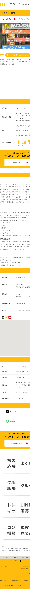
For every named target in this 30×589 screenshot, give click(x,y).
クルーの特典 (22, 570)
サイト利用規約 (24, 580)
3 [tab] (24, 51)
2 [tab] (21, 51)
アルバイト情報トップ (5, 566)
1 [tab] (19, 51)
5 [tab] (28, 51)
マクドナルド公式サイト (5, 580)
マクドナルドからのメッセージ (15, 4)
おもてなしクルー (7, 19)
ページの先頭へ (14, 561)
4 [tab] (26, 51)
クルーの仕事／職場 (24, 568)
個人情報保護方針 (16, 580)
